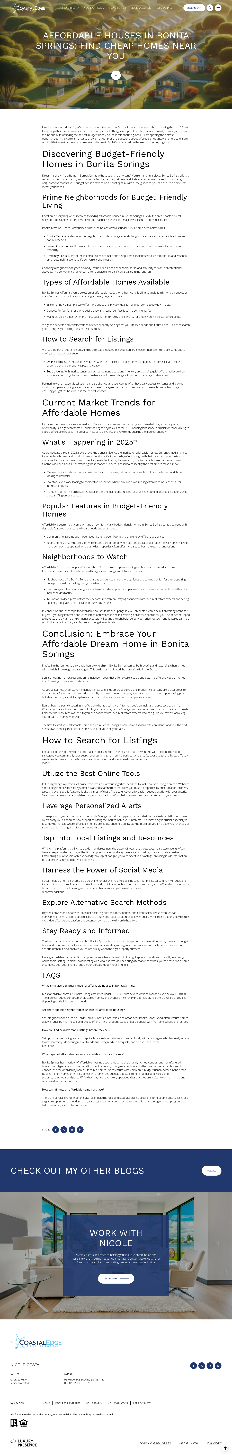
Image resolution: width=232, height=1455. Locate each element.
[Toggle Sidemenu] (218, 7)
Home (46, 1403)
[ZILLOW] (218, 1365)
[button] (116, 1279)
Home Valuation (141, 7)
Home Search (117, 7)
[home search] (210, 7)
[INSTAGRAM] (201, 1365)
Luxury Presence (162, 1442)
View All (211, 1170)
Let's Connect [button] (141, 1403)
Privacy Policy (214, 1442)
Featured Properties (67, 1403)
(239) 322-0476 (194, 7)
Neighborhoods (94, 7)
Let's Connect (165, 7)
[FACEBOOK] (193, 1365)
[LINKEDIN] (210, 1365)
